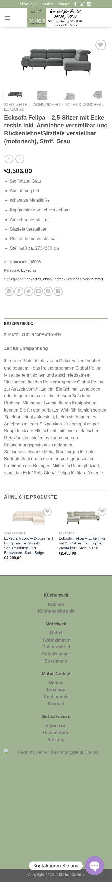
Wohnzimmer (46, 105)
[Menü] (7, 18)
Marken (56, 683)
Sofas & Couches (83, 105)
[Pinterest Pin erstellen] (48, 291)
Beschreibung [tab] (18, 324)
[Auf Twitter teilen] (28, 291)
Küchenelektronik (56, 611)
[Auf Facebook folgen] (75, 4)
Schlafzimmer (56, 654)
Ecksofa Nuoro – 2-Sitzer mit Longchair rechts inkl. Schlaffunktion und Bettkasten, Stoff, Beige (28, 545)
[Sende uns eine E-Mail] (89, 4)
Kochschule (56, 697)
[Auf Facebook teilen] (18, 291)
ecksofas (34, 279)
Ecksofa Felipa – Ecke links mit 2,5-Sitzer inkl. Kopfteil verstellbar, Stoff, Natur (82, 543)
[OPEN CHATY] (94, 865)
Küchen (56, 604)
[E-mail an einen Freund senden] (38, 291)
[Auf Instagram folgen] (82, 4)
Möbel (56, 633)
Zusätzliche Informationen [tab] (32, 335)
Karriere (48, 4)
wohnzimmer (93, 279)
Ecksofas (14, 109)
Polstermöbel (56, 647)
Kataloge (56, 689)
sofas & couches (68, 279)
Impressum (56, 725)
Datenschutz (56, 732)
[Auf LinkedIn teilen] (58, 291)
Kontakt (64, 4)
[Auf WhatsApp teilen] (9, 291)
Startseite (15, 105)
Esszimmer (56, 661)
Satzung (56, 739)
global (47, 279)
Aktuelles (27, 4)
